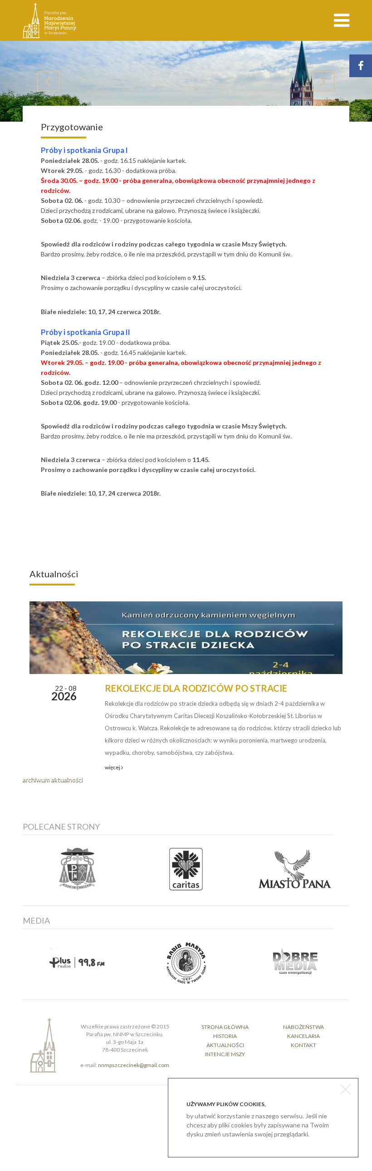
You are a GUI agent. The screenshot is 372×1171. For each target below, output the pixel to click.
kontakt (303, 1045)
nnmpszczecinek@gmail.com (133, 1065)
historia (225, 1036)
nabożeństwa (303, 1026)
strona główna (225, 1026)
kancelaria (303, 1036)
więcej (113, 767)
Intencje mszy (225, 1054)
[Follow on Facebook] (360, 65)
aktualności (225, 1045)
